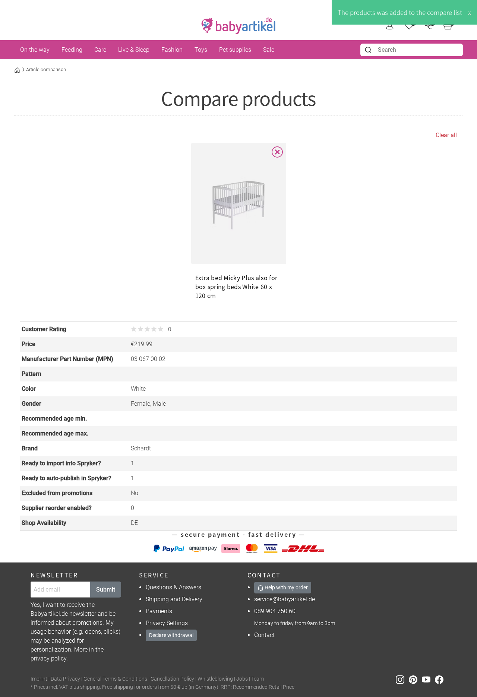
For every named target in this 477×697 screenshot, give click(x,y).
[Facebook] (440, 679)
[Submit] (369, 50)
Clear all (446, 135)
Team (257, 679)
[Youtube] (428, 679)
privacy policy (48, 658)
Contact (264, 635)
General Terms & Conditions (115, 679)
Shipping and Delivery (174, 599)
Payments (159, 611)
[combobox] (411, 50)
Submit (105, 589)
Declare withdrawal (171, 635)
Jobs (242, 679)
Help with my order (285, 587)
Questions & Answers (173, 587)
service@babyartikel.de (284, 599)
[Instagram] (402, 679)
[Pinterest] (415, 679)
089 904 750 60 (275, 611)
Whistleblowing (215, 679)
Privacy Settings (167, 623)
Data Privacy (65, 679)
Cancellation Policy (172, 679)
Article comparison (46, 69)
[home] (238, 25)
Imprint (39, 679)
